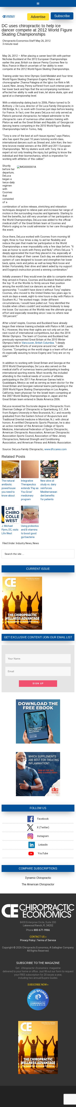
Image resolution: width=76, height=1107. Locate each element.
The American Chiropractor (38, 884)
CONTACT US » (38, 936)
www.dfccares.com (55, 449)
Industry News (24, 543)
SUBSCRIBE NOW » (38, 984)
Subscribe (62, 16)
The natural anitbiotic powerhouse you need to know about (9, 488)
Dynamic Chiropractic (38, 878)
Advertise (38, 17)
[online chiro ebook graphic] (38, 742)
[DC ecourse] (38, 795)
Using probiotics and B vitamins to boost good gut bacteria (30, 531)
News (36, 543)
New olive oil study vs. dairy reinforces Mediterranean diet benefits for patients (48, 490)
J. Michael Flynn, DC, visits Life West (10, 530)
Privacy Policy (27, 940)
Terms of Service (46, 940)
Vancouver (28, 342)
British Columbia (44, 342)
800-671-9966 (42, 930)
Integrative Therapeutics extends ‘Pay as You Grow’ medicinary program (30, 490)
